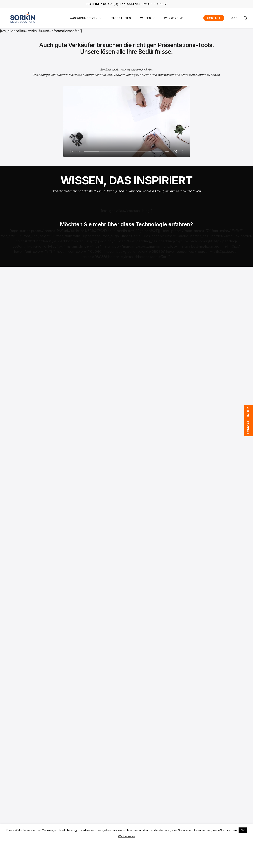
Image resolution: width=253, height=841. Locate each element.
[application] (126, 121)
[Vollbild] (181, 151)
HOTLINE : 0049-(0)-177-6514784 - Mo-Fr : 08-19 (126, 4)
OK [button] (242, 830)
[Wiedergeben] (71, 151)
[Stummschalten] (175, 151)
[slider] (123, 151)
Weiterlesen (126, 836)
